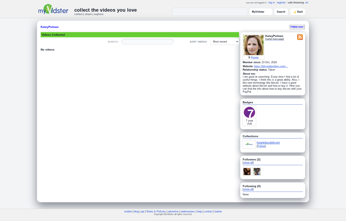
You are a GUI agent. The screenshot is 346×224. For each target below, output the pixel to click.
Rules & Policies (156, 211)
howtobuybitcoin (268, 142)
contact (208, 211)
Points (255, 57)
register (281, 2)
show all (248, 162)
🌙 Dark (298, 11)
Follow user (297, 26)
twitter (218, 211)
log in (272, 2)
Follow (261, 146)
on (306, 2)
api (142, 211)
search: (113, 42)
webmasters (188, 211)
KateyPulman (50, 26)
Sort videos (198, 42)
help (199, 211)
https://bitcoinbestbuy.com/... (271, 66)
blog (136, 211)
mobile (128, 211)
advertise (173, 211)
